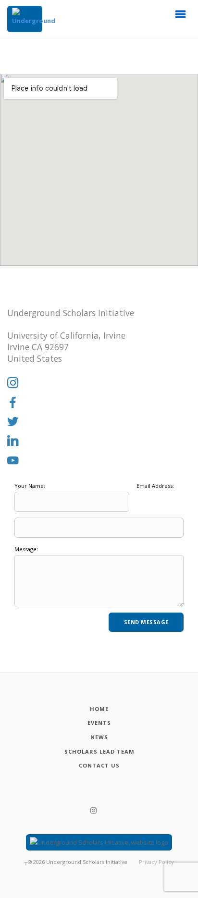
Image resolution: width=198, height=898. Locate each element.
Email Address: (155, 485)
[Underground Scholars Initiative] (24, 19)
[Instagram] (13, 383)
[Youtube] (13, 461)
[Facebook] (13, 403)
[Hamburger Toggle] (181, 16)
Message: (26, 549)
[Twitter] (13, 422)
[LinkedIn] (13, 441)
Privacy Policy (156, 861)
